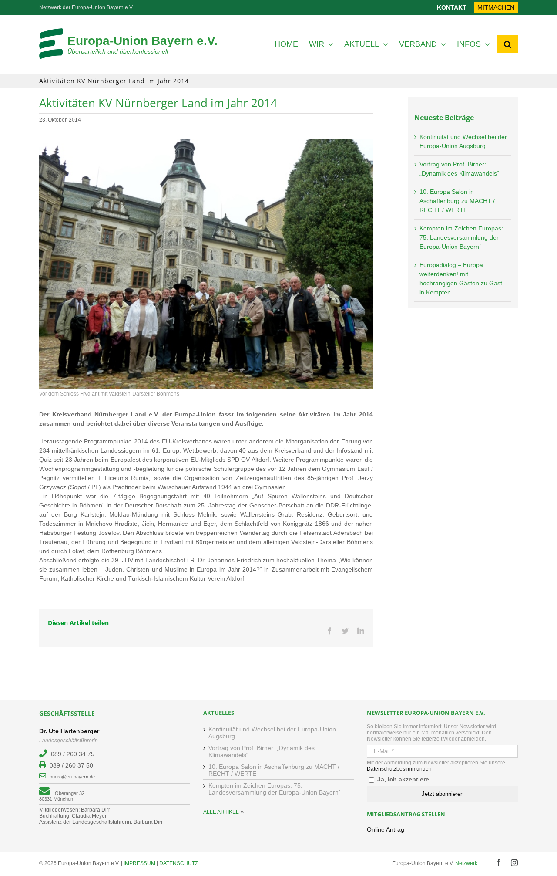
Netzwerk (466, 863)
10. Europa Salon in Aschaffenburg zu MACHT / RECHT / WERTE (457, 200)
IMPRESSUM (139, 863)
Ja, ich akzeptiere (402, 779)
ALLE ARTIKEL (221, 812)
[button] (507, 44)
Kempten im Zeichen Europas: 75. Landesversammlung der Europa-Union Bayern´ (461, 237)
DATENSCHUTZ (178, 863)
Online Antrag (385, 829)
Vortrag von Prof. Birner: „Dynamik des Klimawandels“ (261, 751)
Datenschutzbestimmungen (399, 769)
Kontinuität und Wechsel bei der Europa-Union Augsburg (272, 733)
